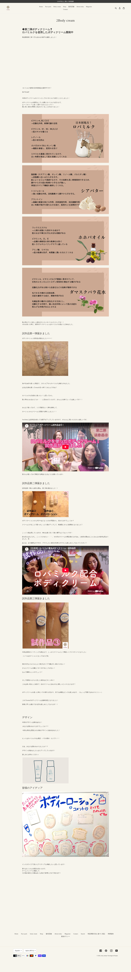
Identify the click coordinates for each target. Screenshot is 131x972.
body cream (33, 934)
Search (83, 934)
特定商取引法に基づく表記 (96, 934)
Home (16, 934)
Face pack (24, 934)
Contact (75, 934)
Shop (41, 934)
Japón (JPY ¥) (29, 950)
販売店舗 (49, 934)
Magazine (67, 934)
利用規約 (111, 934)
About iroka (58, 934)
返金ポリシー (65, 936)
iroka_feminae (104, 955)
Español (17, 950)
